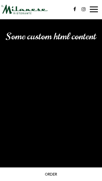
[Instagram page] (83, 9)
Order (51, 174)
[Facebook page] (74, 9)
